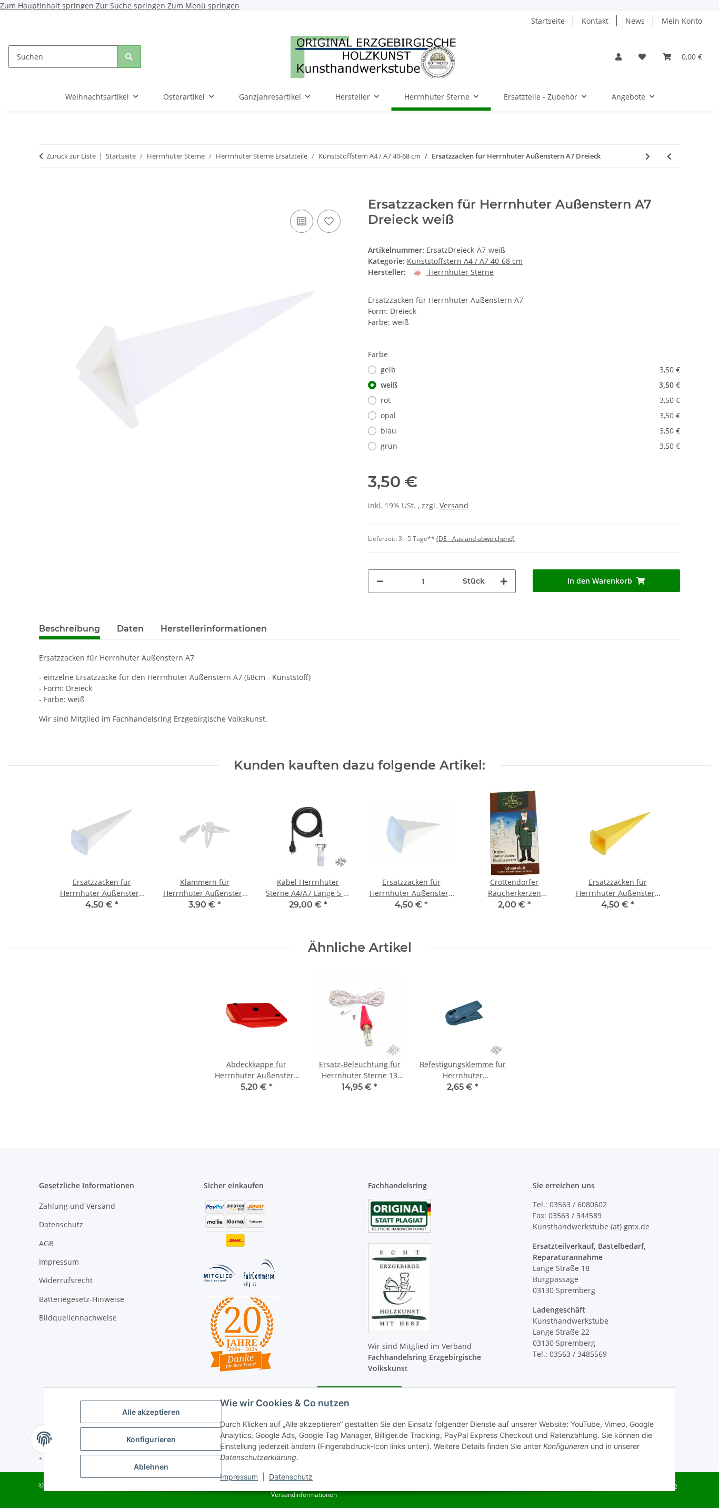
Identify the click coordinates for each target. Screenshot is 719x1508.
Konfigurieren (151, 1439)
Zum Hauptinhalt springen (48, 6)
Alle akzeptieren (151, 1411)
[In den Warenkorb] (47, 191)
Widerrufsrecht (66, 1280)
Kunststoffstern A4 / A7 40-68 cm (465, 261)
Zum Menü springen (203, 6)
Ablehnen (151, 1466)
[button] (618, 56)
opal (530, 415)
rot (530, 400)
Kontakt (595, 21)
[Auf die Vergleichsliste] (301, 221)
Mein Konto (682, 21)
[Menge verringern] (380, 581)
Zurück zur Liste (71, 156)
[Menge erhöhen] (503, 581)
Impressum (239, 1476)
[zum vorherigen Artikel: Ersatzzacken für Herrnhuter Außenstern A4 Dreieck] (669, 156)
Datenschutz (291, 1476)
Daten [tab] (130, 629)
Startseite (548, 21)
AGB (46, 1243)
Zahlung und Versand (77, 1206)
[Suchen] (129, 56)
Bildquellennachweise (78, 1318)
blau (530, 431)
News (635, 21)
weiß (530, 385)
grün (530, 446)
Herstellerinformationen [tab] (214, 629)
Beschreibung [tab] (69, 629)
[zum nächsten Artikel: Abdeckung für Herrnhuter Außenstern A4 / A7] (647, 156)
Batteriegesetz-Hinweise (81, 1299)
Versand (454, 505)
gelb (530, 369)
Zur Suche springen (131, 6)
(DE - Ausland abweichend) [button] (475, 538)
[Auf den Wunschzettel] (329, 221)
